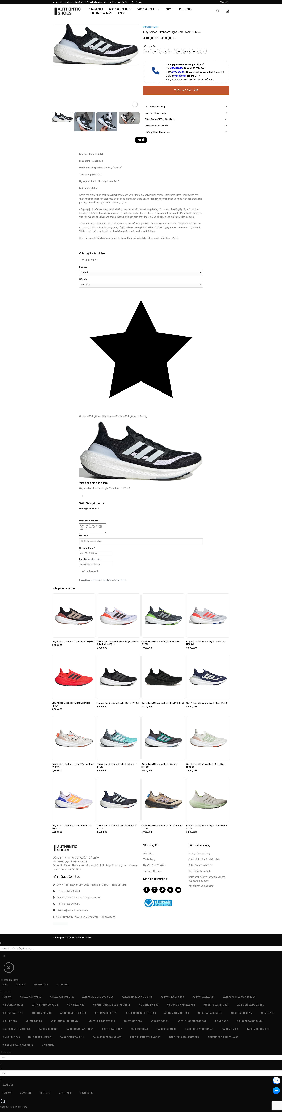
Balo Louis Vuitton (199, 1029)
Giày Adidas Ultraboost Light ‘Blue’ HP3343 (207, 703)
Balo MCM (230, 1029)
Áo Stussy (133, 1021)
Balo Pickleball (72, 1037)
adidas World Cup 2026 (239, 997)
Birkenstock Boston (18, 1045)
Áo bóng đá (41, 984)
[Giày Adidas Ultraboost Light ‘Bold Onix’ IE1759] (163, 615)
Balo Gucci (139, 1029)
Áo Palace (33, 1021)
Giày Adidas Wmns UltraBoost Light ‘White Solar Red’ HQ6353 (117, 643)
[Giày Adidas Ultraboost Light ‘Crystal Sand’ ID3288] (163, 799)
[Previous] (56, 68)
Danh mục (5, 991)
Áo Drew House (106, 1013)
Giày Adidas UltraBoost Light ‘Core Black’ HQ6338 (206, 765)
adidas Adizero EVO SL (97, 997)
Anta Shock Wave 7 (45, 1005)
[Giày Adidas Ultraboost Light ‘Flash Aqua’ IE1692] (118, 738)
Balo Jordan (166, 1029)
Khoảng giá (5, 1052)
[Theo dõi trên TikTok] (162, 890)
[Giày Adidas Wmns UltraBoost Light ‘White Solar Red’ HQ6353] (118, 615)
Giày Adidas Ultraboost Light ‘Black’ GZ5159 (162, 703)
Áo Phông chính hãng (65, 1021)
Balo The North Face (145, 1037)
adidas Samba (204, 997)
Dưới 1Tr (25, 1093)
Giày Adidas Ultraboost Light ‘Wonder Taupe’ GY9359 (73, 765)
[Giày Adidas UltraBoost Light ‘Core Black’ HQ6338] (208, 738)
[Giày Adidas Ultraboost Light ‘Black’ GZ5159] (163, 677)
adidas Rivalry (172, 997)
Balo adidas (47, 1029)
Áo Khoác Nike (241, 1013)
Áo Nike (10, 1021)
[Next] (64, 68)
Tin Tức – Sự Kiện (100, 12)
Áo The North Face (191, 1021)
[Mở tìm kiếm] (218, 11)
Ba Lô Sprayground (250, 1021)
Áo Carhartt (13, 1013)
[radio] (147, 51)
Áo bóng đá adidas (181, 1005)
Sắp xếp (83, 279)
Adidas (21, 984)
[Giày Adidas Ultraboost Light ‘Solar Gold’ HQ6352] (74, 799)
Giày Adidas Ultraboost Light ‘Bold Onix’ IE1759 (160, 643)
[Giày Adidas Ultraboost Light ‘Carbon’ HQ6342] (163, 738)
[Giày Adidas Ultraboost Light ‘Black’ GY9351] (118, 677)
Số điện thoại (87, 548)
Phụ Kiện (184, 9)
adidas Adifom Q (62, 997)
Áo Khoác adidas (210, 1013)
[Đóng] (8, 969)
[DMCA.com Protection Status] (60, 923)
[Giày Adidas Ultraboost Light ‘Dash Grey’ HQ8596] (208, 615)
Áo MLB (267, 1013)
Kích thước (149, 46)
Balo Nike (63, 984)
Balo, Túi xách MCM (184, 1037)
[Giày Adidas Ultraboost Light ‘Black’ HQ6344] (74, 615)
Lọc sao (83, 267)
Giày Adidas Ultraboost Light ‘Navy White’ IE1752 (117, 827)
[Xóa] (4, 956)
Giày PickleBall (119, 9)
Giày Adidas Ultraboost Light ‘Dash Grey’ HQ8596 (205, 643)
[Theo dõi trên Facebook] (146, 890)
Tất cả (7, 997)
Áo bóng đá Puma (250, 1005)
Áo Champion (42, 1013)
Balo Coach (112, 1029)
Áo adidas (75, 1005)
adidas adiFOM (30, 997)
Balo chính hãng (79, 1029)
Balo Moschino (257, 1029)
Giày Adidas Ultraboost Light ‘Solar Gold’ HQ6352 (71, 827)
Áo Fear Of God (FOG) (141, 1013)
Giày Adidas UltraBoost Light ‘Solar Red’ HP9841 (71, 704)
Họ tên (83, 536)
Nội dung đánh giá (89, 521)
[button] (224, 2)
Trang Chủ (96, 9)
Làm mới (8, 1084)
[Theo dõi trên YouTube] (178, 890)
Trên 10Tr (86, 1093)
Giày (168, 9)
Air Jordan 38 (13, 1005)
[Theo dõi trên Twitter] (170, 890)
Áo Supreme (159, 1021)
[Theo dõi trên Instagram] (154, 890)
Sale (121, 12)
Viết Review (89, 260)
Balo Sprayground (107, 1037)
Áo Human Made (176, 1013)
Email (90, 559)
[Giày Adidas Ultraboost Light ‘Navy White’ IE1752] (118, 799)
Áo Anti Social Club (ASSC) (111, 1005)
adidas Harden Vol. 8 (137, 997)
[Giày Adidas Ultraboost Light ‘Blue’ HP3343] (208, 677)
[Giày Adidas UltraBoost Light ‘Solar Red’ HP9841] (74, 677)
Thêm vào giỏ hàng (186, 90)
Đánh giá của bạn (89, 508)
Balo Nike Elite (39, 1037)
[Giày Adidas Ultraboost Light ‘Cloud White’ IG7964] (208, 799)
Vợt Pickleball (147, 9)
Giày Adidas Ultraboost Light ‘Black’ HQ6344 (73, 641)
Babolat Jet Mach (16, 1029)
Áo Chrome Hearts (73, 1013)
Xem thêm (48, 1045)
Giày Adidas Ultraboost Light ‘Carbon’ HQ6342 (159, 765)
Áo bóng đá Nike (216, 1005)
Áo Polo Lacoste (101, 1021)
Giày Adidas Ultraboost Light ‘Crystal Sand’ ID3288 (162, 827)
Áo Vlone (222, 1021)
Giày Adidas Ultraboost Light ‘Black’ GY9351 (118, 703)
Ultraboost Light (150, 27)
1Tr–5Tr (45, 1093)
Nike (5, 984)
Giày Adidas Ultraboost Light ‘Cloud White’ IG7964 (206, 827)
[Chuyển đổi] (225, 107)
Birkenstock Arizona (223, 1037)
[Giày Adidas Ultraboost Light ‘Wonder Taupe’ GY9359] (74, 738)
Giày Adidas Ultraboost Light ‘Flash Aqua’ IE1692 (117, 765)
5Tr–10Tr (65, 1093)
